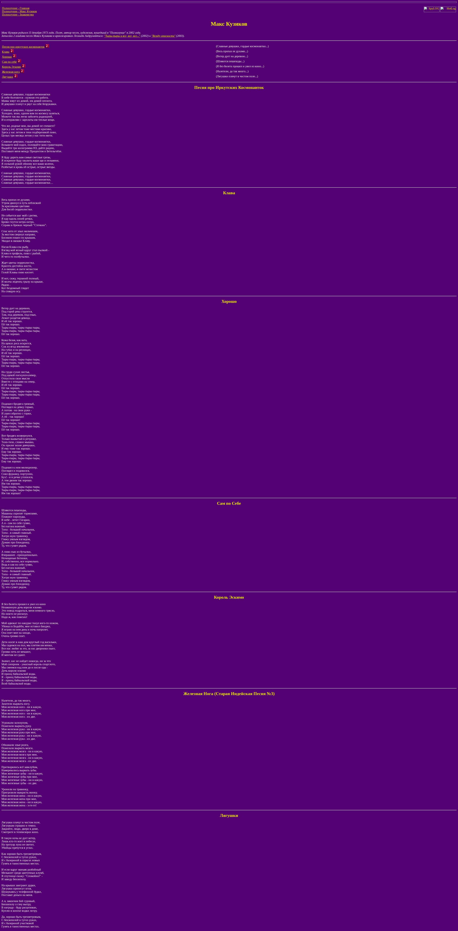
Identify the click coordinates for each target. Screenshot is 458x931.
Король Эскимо (11, 66)
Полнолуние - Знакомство (18, 14)
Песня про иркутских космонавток (23, 46)
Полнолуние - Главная (15, 8)
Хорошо (7, 56)
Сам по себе (9, 61)
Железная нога (11, 71)
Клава (5, 51)
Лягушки (7, 76)
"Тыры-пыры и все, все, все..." (122, 35)
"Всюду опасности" (163, 35)
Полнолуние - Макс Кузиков (19, 11)
